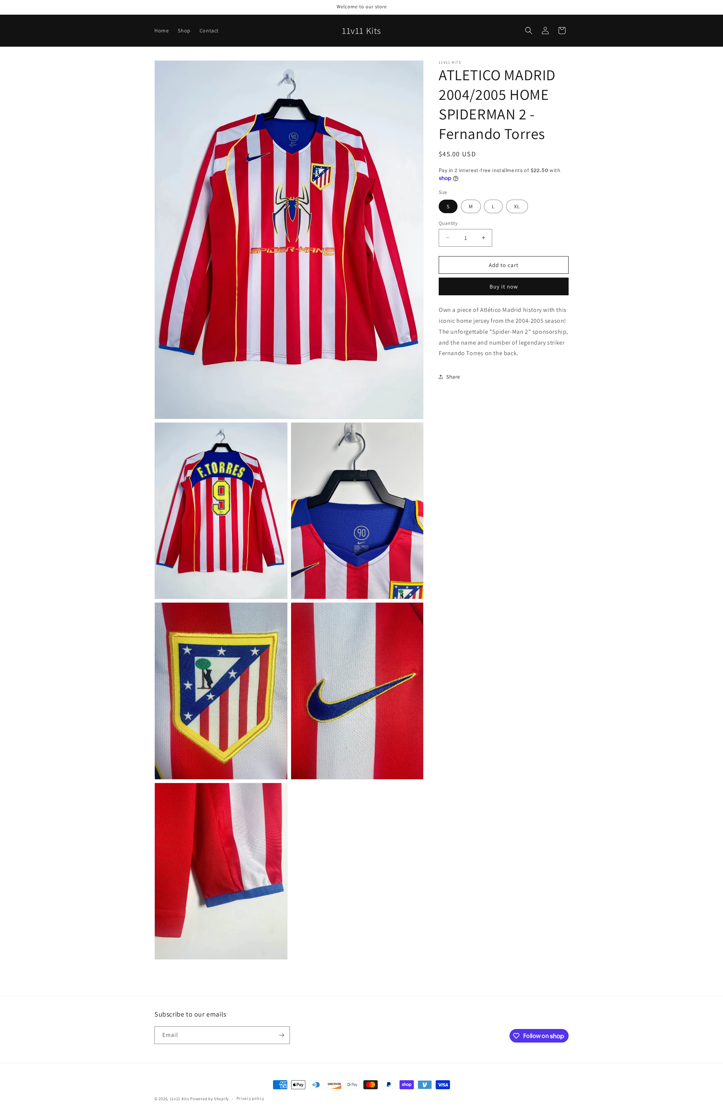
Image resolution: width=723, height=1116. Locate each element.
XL (517, 206)
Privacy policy (250, 1098)
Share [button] (453, 376)
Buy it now (504, 286)
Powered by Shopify (209, 1098)
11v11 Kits (179, 1098)
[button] (528, 30)
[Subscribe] (281, 1035)
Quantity (448, 223)
